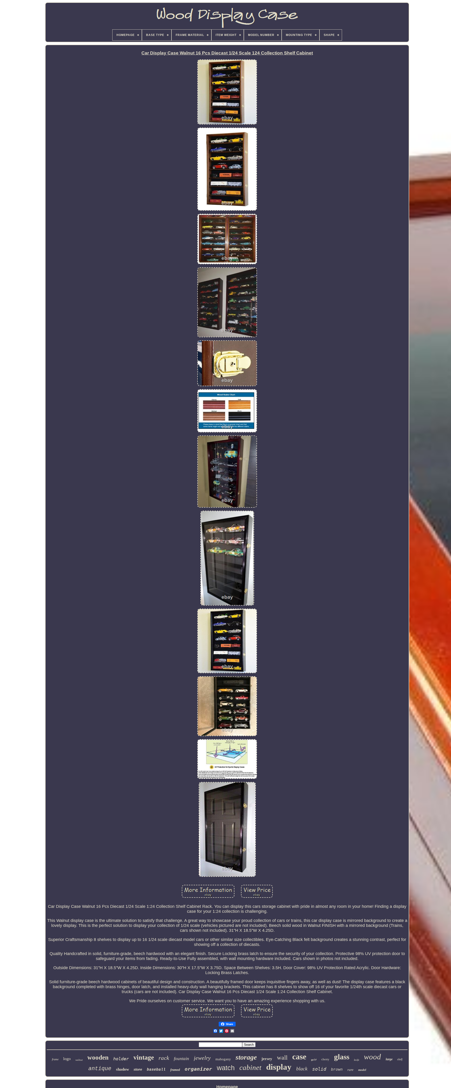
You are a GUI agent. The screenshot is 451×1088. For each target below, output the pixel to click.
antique (99, 1069)
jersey (266, 1059)
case (299, 1056)
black (301, 1069)
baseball (156, 1070)
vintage (143, 1057)
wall (282, 1057)
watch (226, 1068)
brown (337, 1070)
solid (319, 1069)
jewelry (202, 1058)
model (362, 1070)
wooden (98, 1057)
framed (175, 1070)
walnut (79, 1059)
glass (341, 1057)
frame (55, 1059)
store (138, 1069)
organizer (198, 1069)
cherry (325, 1059)
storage (246, 1057)
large (389, 1059)
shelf (399, 1059)
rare (350, 1070)
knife (356, 1059)
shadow (122, 1069)
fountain (181, 1058)
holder (121, 1058)
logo (67, 1058)
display (279, 1067)
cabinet (250, 1067)
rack (164, 1058)
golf (314, 1060)
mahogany (223, 1059)
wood (372, 1057)
